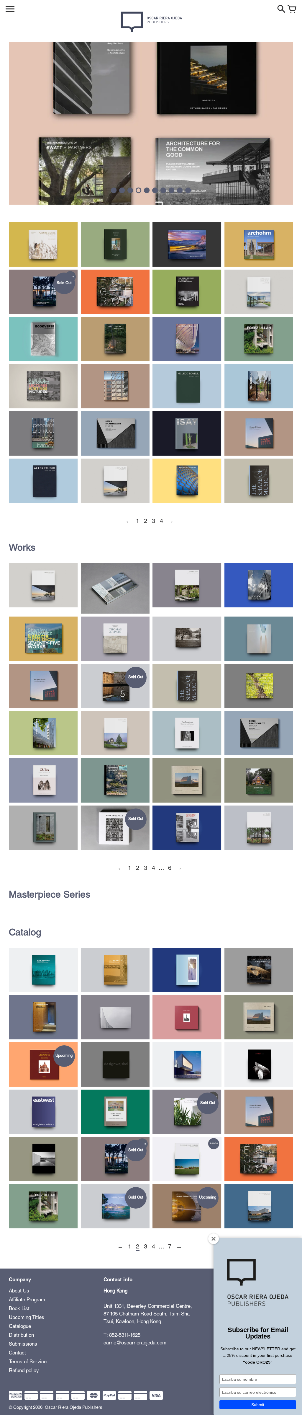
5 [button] (147, 190)
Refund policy (24, 1371)
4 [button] (138, 190)
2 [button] (122, 190)
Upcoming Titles (26, 1318)
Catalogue (20, 1326)
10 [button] (188, 190)
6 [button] (155, 190)
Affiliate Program (27, 1300)
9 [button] (180, 190)
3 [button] (130, 190)
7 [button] (163, 190)
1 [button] (114, 190)
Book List (19, 1309)
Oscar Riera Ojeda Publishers (73, 1408)
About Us (19, 1291)
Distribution (21, 1335)
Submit (257, 1404)
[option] (151, 123)
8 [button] (172, 190)
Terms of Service (28, 1362)
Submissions (23, 1344)
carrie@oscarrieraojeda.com (135, 1343)
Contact (17, 1353)
